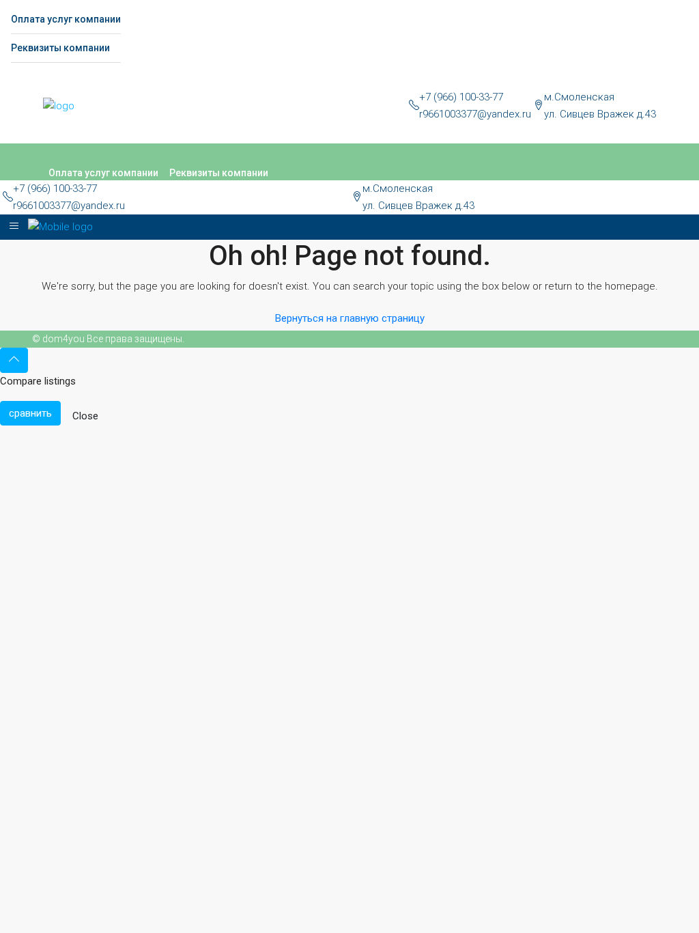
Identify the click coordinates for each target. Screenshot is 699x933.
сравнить (30, 413)
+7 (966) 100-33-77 (461, 97)
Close (85, 416)
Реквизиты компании (60, 47)
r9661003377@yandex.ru (475, 114)
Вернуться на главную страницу (350, 318)
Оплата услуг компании (66, 19)
